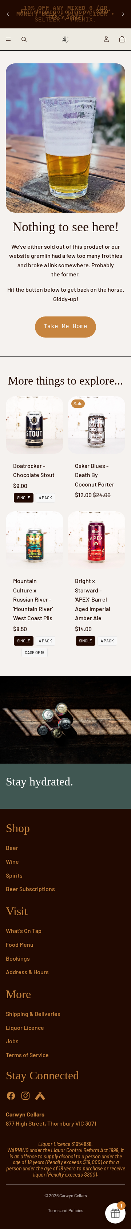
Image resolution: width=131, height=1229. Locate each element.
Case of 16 (34, 652)
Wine (12, 861)
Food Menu (19, 944)
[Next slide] (123, 14)
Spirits (14, 875)
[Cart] (122, 39)
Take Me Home (65, 326)
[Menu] (8, 39)
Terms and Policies (65, 1210)
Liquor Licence (25, 1027)
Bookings (18, 958)
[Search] (24, 39)
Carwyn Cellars (73, 1195)
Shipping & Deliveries (33, 1013)
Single (23, 497)
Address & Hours (27, 971)
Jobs (12, 1040)
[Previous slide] (8, 14)
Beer (12, 847)
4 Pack (45, 497)
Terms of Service (27, 1054)
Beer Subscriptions (30, 888)
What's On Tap (23, 930)
